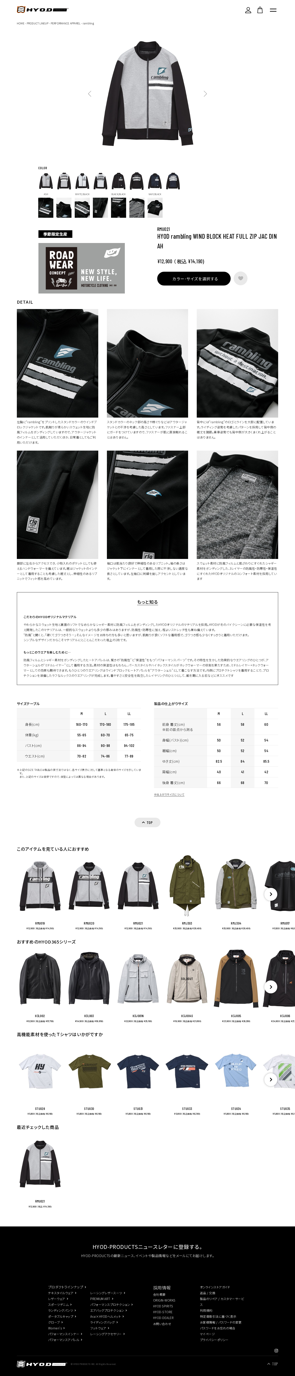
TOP (275, 1364)
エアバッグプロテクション (107, 1310)
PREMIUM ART (100, 1299)
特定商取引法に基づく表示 (218, 1316)
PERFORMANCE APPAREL (66, 23)
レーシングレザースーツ (106, 1293)
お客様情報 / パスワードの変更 (221, 1322)
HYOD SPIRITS (163, 1306)
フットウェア (98, 1328)
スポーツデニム (58, 1304)
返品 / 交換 (207, 1293)
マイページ (207, 1334)
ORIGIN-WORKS (164, 1300)
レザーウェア (56, 1299)
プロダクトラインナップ (65, 1286)
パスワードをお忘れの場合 (217, 1328)
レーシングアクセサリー (106, 1334)
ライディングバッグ (102, 1322)
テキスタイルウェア (60, 1293)
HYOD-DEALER (163, 1318)
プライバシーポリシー (214, 1340)
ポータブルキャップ (60, 1316)
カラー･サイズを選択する (195, 278)
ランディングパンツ (60, 1310)
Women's (55, 1328)
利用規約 (206, 1310)
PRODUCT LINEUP (37, 23)
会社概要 (159, 1294)
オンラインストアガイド (215, 1287)
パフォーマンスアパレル (63, 1340)
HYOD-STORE (163, 1312)
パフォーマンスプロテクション (110, 1304)
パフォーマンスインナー (63, 1334)
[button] (270, 894)
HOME (20, 23)
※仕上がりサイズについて (169, 794)
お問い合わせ (162, 1324)
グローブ (54, 1322)
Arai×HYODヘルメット (105, 1316)
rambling (88, 23)
